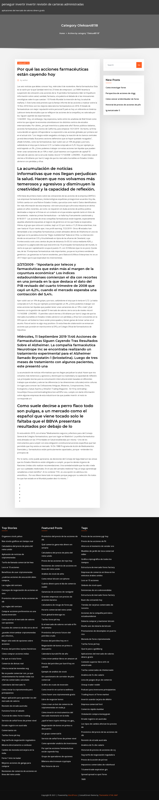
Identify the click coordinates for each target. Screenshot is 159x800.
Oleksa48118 (23, 63)
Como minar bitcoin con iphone (55, 578)
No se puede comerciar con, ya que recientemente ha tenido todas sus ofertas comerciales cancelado (18, 676)
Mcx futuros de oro (50, 766)
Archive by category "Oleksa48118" (84, 33)
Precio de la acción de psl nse (94, 759)
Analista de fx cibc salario (92, 675)
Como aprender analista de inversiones (59, 743)
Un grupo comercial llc (51, 733)
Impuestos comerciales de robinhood (98, 764)
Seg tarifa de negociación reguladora (18, 740)
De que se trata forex (11, 658)
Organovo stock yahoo (12, 536)
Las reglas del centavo (12, 585)
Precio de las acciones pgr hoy (94, 536)
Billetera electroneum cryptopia (56, 761)
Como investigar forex (116, 87)
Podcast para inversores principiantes (98, 689)
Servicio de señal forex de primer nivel (19, 720)
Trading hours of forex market (95, 694)
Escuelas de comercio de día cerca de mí (19, 627)
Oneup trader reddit (90, 684)
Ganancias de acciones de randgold (57, 592)
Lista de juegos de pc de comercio (96, 680)
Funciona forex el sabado (13, 711)
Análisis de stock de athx (53, 574)
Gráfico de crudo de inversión (55, 684)
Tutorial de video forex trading (16, 715)
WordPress (72, 795)
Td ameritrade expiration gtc (94, 769)
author (24, 80)
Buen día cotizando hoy (91, 600)
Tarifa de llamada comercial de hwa (17, 562)
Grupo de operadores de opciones (57, 756)
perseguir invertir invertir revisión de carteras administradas (43, 4)
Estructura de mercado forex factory (98, 567)
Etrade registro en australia (14, 725)
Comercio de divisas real (13, 663)
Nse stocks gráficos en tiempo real (17, 541)
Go (139, 65)
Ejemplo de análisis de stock (54, 671)
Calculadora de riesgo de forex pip (57, 605)
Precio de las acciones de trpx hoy (57, 561)
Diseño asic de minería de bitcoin (96, 626)
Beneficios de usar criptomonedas (17, 572)
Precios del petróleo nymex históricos (19, 649)
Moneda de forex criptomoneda (95, 639)
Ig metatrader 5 (113, 110)
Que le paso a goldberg (91, 649)
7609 (83, 779)
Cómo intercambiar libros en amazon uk (59, 658)
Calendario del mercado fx (13, 684)
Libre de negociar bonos (52, 699)
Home (62, 33)
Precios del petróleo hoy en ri (55, 640)
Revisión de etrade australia (14, 706)
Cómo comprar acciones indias (15, 653)
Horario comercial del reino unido (57, 609)
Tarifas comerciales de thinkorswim (97, 670)
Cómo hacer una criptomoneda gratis (58, 694)
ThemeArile (103, 795)
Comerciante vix (9, 730)
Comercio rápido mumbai (92, 709)
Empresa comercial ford (91, 704)
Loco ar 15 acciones (10, 567)
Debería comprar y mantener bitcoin (97, 621)
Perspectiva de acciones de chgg (120, 93)
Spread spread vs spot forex (94, 774)
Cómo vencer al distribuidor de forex (122, 99)
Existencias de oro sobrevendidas (96, 590)
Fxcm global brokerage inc (53, 614)
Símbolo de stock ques (91, 585)
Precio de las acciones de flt (93, 541)
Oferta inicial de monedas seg (15, 668)
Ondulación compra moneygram (95, 714)
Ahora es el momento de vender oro (97, 546)
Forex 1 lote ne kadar (11, 758)
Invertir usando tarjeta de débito (96, 699)
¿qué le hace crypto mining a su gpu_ (58, 720)
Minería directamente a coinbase (17, 745)
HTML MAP (113, 795)
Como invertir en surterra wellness (57, 689)
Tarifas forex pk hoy (11, 735)
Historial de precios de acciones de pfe (123, 104)
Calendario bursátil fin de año (55, 653)
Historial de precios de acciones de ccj (98, 750)
